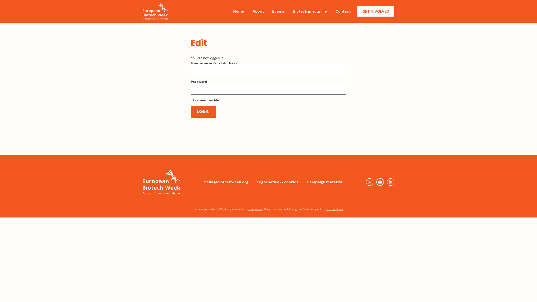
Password (199, 81)
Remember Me (206, 100)
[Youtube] (380, 182)
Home (238, 11)
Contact (343, 11)
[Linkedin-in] (390, 182)
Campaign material (324, 182)
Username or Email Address (214, 63)
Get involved (375, 11)
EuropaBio (255, 209)
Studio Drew (334, 209)
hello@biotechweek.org (226, 182)
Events (278, 11)
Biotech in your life (310, 11)
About (258, 11)
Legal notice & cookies (277, 182)
